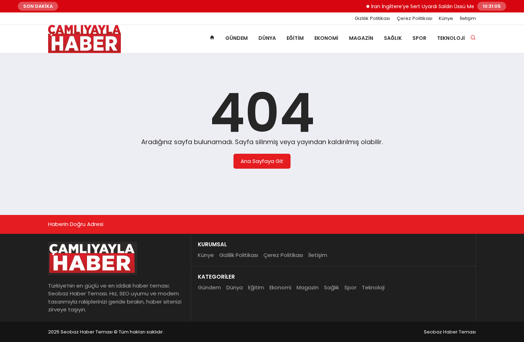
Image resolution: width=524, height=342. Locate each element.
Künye (446, 18)
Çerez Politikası (414, 18)
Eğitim (295, 38)
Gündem (236, 38)
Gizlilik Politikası (372, 18)
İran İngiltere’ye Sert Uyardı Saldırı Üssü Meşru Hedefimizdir (438, 6)
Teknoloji (451, 38)
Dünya (267, 38)
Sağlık (393, 38)
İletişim (468, 18)
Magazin (361, 38)
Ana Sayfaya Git (262, 161)
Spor (419, 38)
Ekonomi (326, 38)
